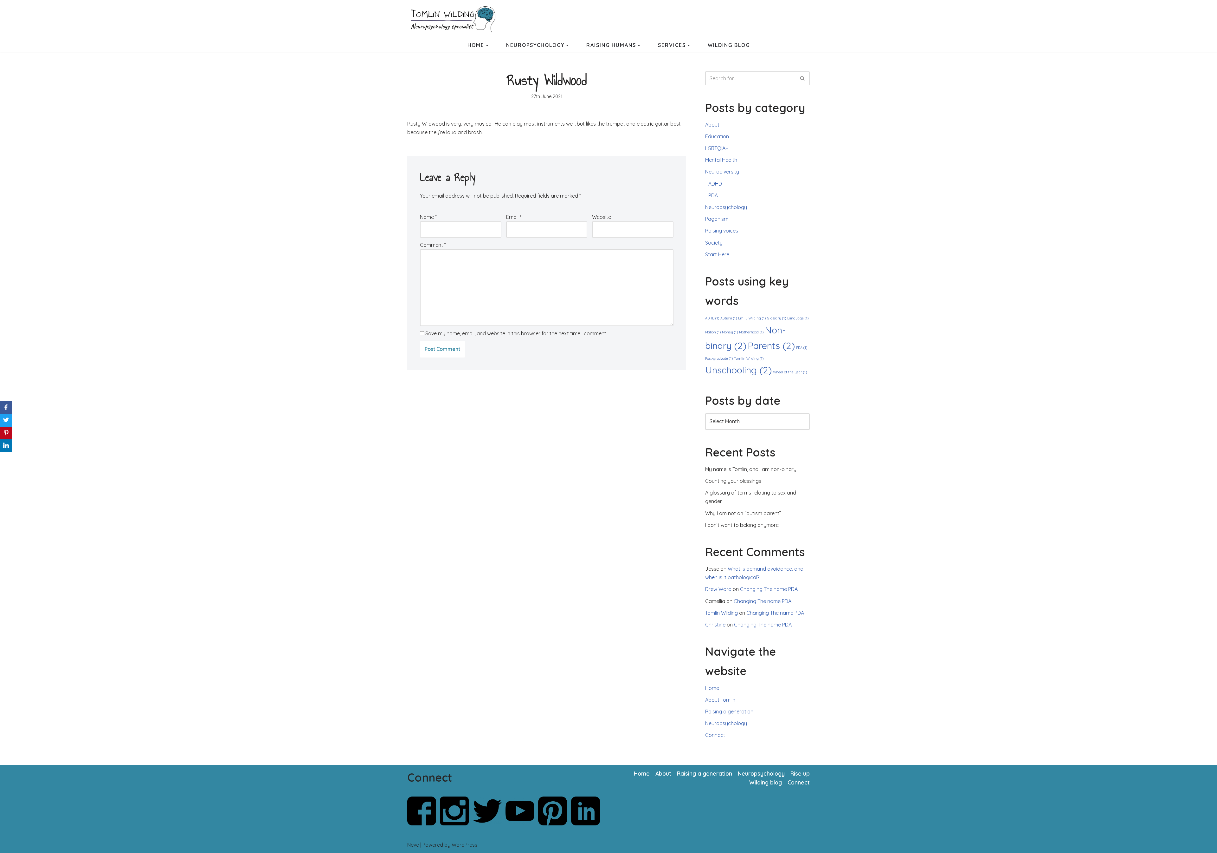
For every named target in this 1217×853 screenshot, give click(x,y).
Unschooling (738, 370)
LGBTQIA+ (716, 148)
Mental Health (721, 160)
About (712, 124)
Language (797, 318)
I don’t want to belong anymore (742, 525)
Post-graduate (719, 358)
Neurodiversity (722, 171)
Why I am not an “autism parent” (743, 513)
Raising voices (721, 230)
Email (513, 217)
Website (601, 217)
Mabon (713, 332)
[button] (487, 45)
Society (714, 242)
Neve (413, 845)
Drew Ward (718, 589)
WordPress (464, 845)
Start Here (717, 254)
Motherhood (751, 332)
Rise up (800, 773)
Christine (715, 624)
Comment (433, 245)
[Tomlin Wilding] (454, 19)
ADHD (715, 183)
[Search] (802, 78)
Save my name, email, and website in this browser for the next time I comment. (516, 333)
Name (428, 217)
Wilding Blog (729, 45)
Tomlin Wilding (748, 358)
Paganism (716, 219)
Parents (771, 345)
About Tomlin (720, 700)
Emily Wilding (752, 318)
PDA (713, 195)
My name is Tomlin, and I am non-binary (750, 469)
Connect (715, 735)
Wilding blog (765, 782)
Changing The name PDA (769, 589)
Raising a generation (729, 711)
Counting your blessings (733, 481)
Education (717, 136)
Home (712, 688)
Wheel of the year (790, 372)
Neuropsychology (726, 207)
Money (730, 332)
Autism (728, 318)
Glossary (776, 318)
